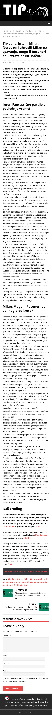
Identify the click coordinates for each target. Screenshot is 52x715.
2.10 (27, 538)
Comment (7, 635)
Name (6, 655)
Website (6, 671)
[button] (48, 23)
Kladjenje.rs (22, 585)
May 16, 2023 (10, 62)
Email (5, 663)
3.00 (10, 564)
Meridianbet (8, 526)
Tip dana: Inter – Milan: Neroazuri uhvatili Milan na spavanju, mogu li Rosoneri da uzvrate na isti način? (25, 582)
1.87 (38, 526)
